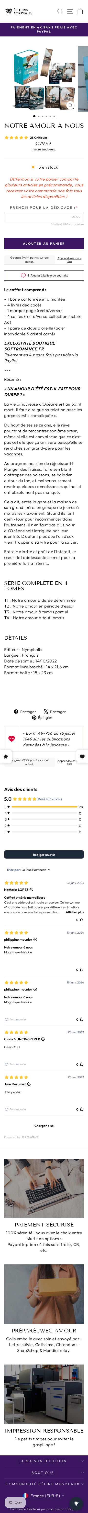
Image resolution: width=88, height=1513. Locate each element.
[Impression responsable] (44, 1394)
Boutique (43, 1472)
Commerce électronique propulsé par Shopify (44, 1509)
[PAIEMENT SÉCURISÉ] (44, 1188)
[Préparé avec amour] (44, 1294)
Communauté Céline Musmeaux (43, 1484)
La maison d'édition (43, 1461)
